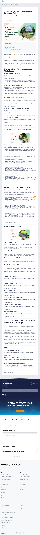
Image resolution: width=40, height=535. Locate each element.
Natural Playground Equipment (6, 474)
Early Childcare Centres (24, 482)
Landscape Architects (23, 484)
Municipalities (22, 486)
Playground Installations (5, 505)
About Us (21, 503)
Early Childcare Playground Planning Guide (8, 510)
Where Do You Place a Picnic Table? (10, 47)
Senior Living (3, 490)
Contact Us (22, 502)
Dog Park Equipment (4, 484)
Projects (21, 505)
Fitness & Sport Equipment (5, 479)
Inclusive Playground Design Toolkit (7, 514)
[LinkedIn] (11, 21)
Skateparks (3, 494)
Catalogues (3, 525)
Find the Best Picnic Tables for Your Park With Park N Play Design (14, 49)
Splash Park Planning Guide (5, 522)
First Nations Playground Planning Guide (8, 512)
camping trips (29, 293)
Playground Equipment (5, 482)
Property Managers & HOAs (24, 479)
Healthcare (22, 490)
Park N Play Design (8, 339)
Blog (2, 4)
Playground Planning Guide (5, 523)
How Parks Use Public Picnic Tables (10, 46)
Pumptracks (3, 492)
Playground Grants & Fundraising (6, 502)
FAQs (6, 50)
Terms (35, 532)
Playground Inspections (5, 507)
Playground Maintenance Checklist (7, 517)
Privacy (38, 532)
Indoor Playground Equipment (6, 476)
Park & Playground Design (5, 503)
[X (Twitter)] (9, 21)
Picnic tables (6, 75)
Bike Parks (3, 495)
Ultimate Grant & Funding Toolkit (6, 520)
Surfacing (2, 497)
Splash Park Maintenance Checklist (7, 515)
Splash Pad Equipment (5, 481)
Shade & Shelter (3, 489)
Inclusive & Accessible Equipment (25, 474)
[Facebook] (7, 21)
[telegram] (13, 21)
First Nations (22, 487)
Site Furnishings (3, 487)
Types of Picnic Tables (8, 48)
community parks (15, 54)
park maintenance (12, 272)
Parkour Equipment (4, 486)
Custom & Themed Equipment (25, 476)
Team (21, 507)
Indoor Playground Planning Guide (7, 519)
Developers (22, 489)
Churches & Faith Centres (24, 481)
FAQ (21, 508)
